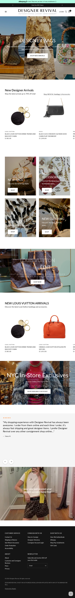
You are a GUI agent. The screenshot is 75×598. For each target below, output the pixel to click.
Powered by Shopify (10, 588)
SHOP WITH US (56, 533)
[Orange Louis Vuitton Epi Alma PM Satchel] (54, 326)
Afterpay (53, 540)
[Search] (66, 11)
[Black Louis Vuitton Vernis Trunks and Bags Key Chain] (20, 113)
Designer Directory (34, 540)
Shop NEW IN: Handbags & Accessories (57, 94)
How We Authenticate (57, 537)
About (7, 558)
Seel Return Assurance (12, 543)
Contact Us (8, 537)
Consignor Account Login (36, 543)
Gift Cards (53, 545)
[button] (37, 55)
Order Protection (10, 545)
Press (6, 566)
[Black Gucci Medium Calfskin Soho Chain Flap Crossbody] (54, 113)
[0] (69, 11)
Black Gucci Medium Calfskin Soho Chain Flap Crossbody (53, 135)
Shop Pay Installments (57, 543)
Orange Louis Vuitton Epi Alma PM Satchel (52, 348)
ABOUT (7, 554)
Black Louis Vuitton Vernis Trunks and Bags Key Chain (20, 135)
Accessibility (9, 548)
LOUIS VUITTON (9, 131)
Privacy (7, 569)
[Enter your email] (45, 565)
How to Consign (33, 537)
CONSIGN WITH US (35, 533)
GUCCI (41, 131)
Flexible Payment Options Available (37, 5)
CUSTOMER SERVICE (12, 533)
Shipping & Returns (11, 540)
